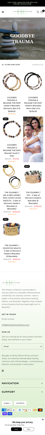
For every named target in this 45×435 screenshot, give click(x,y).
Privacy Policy (20, 425)
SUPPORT (8, 391)
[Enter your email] (40, 346)
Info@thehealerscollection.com (15, 325)
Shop (10, 20)
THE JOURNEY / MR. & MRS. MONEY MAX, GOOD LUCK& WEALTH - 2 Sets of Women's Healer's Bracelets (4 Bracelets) (12, 200)
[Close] (43, 419)
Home (4, 20)
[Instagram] (4, 370)
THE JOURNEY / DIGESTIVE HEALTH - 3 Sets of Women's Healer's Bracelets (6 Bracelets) (12, 250)
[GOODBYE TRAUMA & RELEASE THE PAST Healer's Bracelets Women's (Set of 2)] (12, 81)
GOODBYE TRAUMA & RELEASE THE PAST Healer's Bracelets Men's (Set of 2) (33, 103)
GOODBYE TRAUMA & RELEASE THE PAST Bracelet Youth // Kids (12, 150)
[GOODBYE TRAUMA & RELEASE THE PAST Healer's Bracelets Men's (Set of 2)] (33, 81)
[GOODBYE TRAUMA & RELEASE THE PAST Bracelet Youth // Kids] (12, 129)
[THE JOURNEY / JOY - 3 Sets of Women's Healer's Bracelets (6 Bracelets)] (33, 176)
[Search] (38, 12)
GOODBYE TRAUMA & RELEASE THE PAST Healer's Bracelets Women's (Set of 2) (12, 103)
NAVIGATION (10, 383)
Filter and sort (12, 65)
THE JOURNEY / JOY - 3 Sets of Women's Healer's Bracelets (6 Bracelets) (33, 197)
